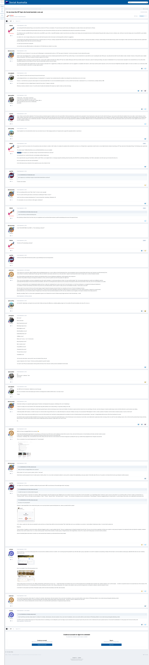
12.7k (12, 61)
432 (12, 35)
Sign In (2, 0)
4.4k (12, 559)
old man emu (11, 51)
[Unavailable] (26, 514)
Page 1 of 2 (18, 21)
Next (11, 21)
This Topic (142, 2)
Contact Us (74, 657)
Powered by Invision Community (76, 660)
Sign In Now (111, 644)
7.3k (12, 105)
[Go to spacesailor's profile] (11, 99)
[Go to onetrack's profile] (11, 274)
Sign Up (2, 2)
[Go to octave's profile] (11, 553)
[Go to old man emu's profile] (11, 55)
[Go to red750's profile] (11, 117)
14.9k (12, 123)
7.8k (12, 280)
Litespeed (11, 315)
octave (11, 549)
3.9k (12, 138)
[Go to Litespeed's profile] (11, 319)
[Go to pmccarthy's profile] (11, 132)
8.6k (12, 83)
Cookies (79, 657)
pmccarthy (11, 128)
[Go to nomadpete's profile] (11, 77)
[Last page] (13, 21)
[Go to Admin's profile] (7, 16)
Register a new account (42, 644)
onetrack (11, 270)
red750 (11, 113)
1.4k (12, 325)
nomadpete (11, 73)
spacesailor (11, 95)
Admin (11, 25)
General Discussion (22, 16)
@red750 (19, 152)
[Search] (147, 2)
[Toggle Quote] (18, 174)
